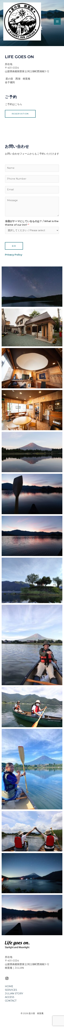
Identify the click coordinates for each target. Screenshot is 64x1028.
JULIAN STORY (14, 993)
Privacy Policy (13, 254)
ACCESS (9, 997)
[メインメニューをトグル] (57, 21)
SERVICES (11, 989)
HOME (9, 986)
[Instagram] (7, 979)
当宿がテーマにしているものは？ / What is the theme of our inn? (32, 223)
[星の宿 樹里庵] (22, 21)
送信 (14, 246)
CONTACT (11, 1000)
